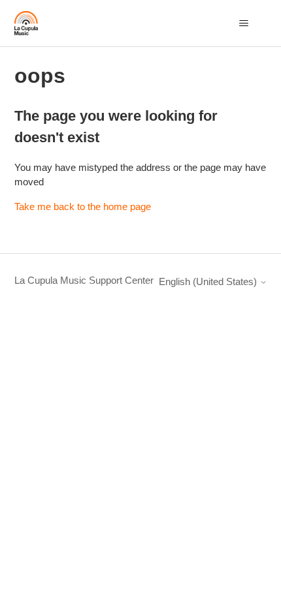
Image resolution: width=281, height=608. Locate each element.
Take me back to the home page (82, 206)
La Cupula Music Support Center (84, 280)
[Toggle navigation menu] (244, 23)
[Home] (26, 23)
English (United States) (209, 281)
